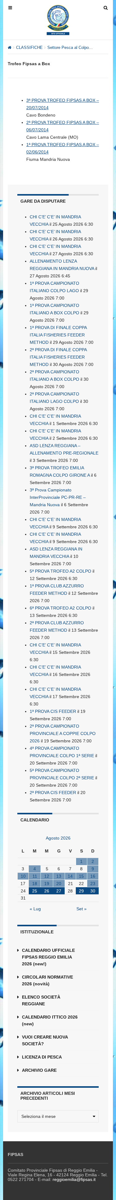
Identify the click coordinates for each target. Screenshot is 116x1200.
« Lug (35, 908)
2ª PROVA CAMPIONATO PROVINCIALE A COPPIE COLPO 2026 (63, 733)
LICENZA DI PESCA (42, 1057)
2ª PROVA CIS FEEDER (53, 792)
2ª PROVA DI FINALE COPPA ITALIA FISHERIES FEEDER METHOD (58, 357)
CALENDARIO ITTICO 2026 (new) (50, 1020)
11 (34, 876)
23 (92, 883)
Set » (81, 908)
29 (81, 890)
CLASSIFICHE (29, 47)
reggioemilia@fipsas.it (74, 1179)
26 (46, 890)
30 (92, 890)
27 (58, 890)
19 (46, 883)
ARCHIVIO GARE (39, 1070)
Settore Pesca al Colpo (68, 47)
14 (70, 876)
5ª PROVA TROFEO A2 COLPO (60, 571)
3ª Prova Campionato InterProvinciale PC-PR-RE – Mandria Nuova (58, 497)
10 (23, 876)
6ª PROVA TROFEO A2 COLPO (60, 608)
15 (81, 876)
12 (46, 876)
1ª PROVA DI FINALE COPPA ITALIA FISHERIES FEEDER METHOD (58, 335)
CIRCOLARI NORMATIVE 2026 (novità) (47, 980)
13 (58, 876)
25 (34, 890)
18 (34, 883)
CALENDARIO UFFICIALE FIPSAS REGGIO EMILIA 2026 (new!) (48, 957)
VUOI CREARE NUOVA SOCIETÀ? (45, 1040)
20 (58, 883)
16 (92, 876)
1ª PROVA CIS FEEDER (53, 711)
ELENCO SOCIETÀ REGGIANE (41, 1000)
